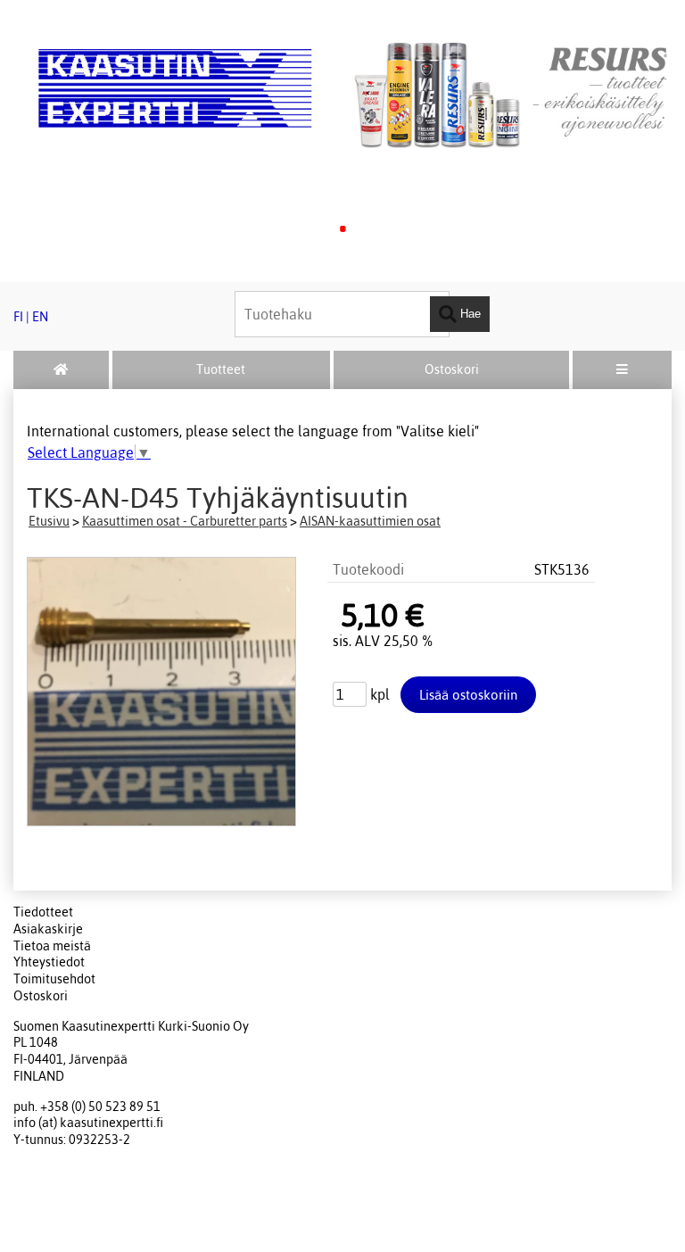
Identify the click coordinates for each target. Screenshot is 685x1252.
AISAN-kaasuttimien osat (370, 521)
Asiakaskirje (48, 929)
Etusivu (49, 521)
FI (18, 317)
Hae (469, 312)
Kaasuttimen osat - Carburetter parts (184, 521)
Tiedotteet (43, 912)
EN (40, 317)
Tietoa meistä (52, 946)
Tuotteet (220, 369)
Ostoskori (452, 369)
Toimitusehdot (54, 979)
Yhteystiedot (49, 962)
